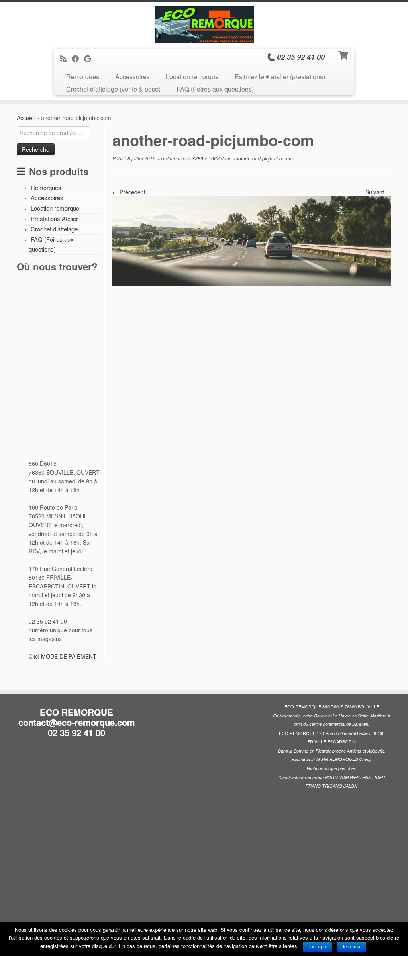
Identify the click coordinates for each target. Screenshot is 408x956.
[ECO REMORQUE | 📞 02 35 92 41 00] (204, 24)
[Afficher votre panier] (344, 54)
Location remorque (192, 76)
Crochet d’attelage (54, 229)
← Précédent (128, 192)
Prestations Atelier (54, 218)
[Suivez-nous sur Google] (90, 58)
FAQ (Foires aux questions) (215, 89)
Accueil (26, 118)
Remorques (82, 76)
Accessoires (132, 76)
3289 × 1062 (205, 158)
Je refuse (352, 947)
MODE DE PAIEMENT (68, 656)
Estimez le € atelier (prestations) (280, 76)
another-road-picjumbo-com (262, 158)
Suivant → (378, 192)
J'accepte (317, 947)
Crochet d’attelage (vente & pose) (113, 89)
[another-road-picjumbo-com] (251, 240)
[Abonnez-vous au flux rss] (66, 58)
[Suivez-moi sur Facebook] (78, 58)
